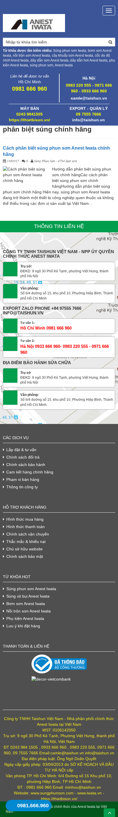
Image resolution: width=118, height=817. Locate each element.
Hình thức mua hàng (25, 519)
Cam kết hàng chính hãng (29, 472)
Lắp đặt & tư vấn (21, 449)
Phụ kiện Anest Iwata (25, 618)
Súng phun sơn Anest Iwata (31, 588)
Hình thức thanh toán (25, 526)
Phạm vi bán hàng (22, 479)
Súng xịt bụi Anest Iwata (28, 596)
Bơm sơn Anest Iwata (25, 603)
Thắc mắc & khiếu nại (26, 541)
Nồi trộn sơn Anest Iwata (28, 611)
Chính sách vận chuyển (27, 534)
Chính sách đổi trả (23, 457)
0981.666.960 (33, 805)
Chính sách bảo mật (24, 556)
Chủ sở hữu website (24, 549)
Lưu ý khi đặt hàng (23, 626)
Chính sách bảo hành (25, 464)
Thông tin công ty (22, 487)
